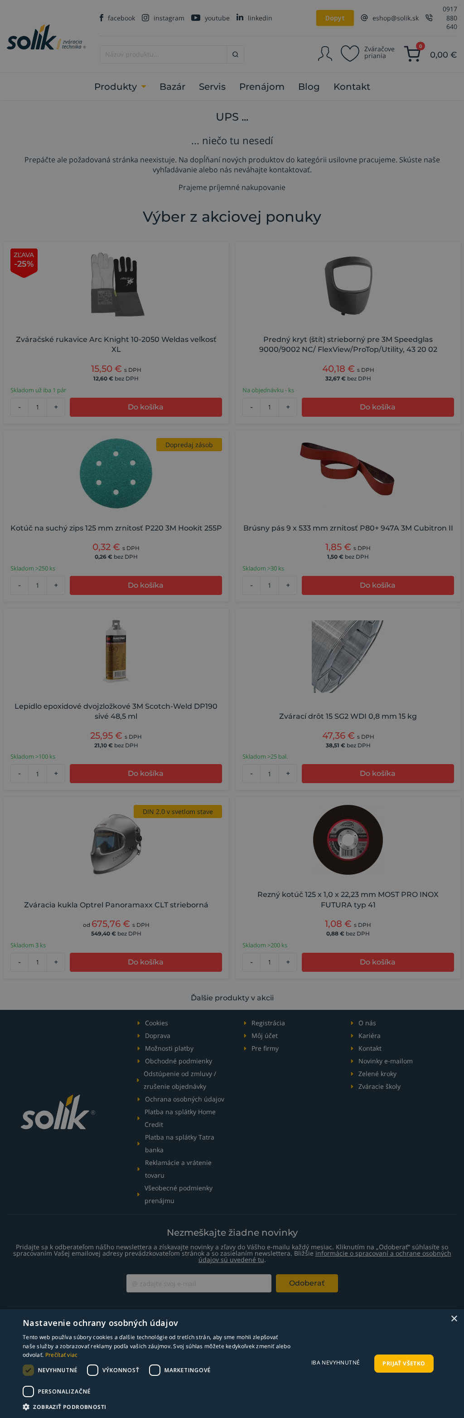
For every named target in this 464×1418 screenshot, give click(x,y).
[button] (157, 1406)
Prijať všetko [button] (403, 1363)
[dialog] (232, 1363)
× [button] (453, 1319)
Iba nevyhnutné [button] (335, 1362)
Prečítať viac (61, 1355)
